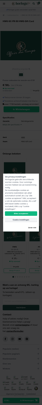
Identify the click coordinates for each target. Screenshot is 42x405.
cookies (15, 182)
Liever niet (32, 227)
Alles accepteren (21, 213)
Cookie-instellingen (21, 219)
